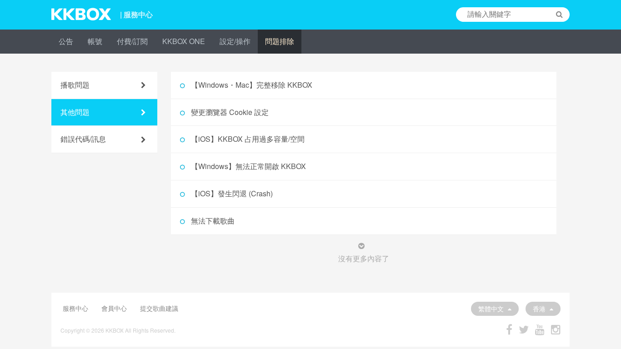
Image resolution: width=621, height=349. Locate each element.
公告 (66, 41)
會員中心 (114, 308)
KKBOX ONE (183, 41)
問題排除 (279, 41)
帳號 (95, 41)
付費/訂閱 (132, 41)
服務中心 (75, 308)
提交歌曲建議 (159, 308)
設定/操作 (235, 41)
